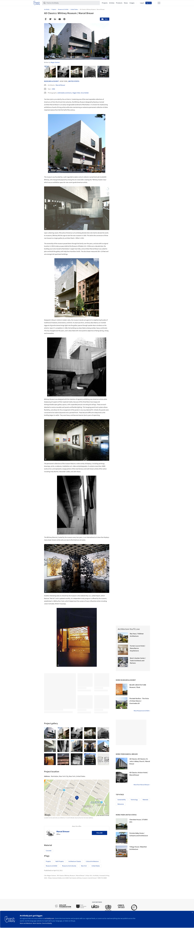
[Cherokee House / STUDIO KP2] (121, 824)
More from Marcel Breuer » (142, 784)
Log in (142, 3)
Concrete (48, 851)
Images (131, 3)
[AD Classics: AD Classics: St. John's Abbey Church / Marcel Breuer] (121, 763)
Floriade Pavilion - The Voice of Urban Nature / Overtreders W (139, 701)
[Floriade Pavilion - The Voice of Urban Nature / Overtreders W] (121, 703)
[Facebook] (45, 19)
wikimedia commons (64, 93)
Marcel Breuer (60, 85)
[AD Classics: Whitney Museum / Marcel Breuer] (50, 733)
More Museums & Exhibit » (142, 711)
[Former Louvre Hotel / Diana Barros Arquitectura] (123, 650)
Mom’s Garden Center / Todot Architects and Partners (138, 660)
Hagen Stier (76, 93)
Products (119, 3)
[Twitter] (50, 19)
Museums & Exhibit (51, 81)
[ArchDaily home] (37, 3)
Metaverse (121, 804)
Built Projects (60, 861)
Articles (111, 3)
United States (73, 81)
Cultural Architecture (92, 861)
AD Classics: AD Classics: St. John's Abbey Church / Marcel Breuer (139, 761)
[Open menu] (159, 3)
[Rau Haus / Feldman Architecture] (123, 637)
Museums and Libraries (69, 866)
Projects (105, 3)
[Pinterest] (64, 19)
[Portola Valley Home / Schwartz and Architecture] (121, 838)
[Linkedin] (55, 19)
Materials (145, 800)
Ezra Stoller (85, 93)
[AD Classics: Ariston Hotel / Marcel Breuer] (121, 777)
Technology (134, 800)
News (126, 3)
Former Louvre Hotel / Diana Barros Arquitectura (137, 648)
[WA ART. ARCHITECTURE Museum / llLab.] (121, 689)
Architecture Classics (75, 861)
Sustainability (122, 800)
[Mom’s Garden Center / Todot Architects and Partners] (123, 662)
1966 (53, 89)
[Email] (59, 19)
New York (84, 866)
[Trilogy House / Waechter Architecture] (121, 851)
